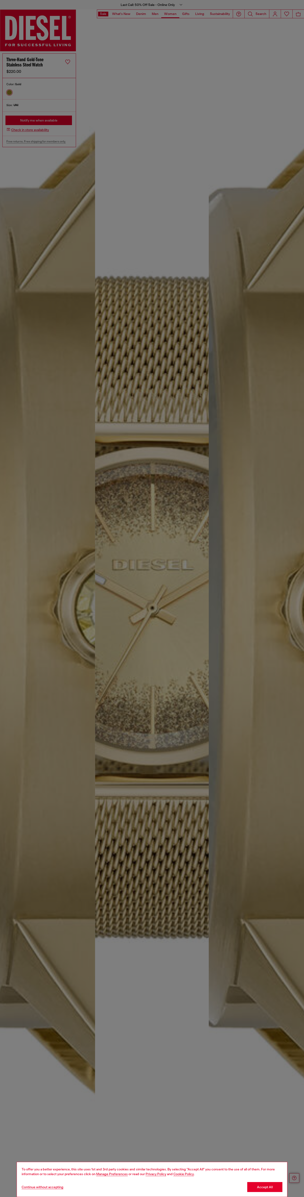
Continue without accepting (42, 1187)
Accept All (265, 1187)
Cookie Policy (183, 1174)
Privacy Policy (156, 1174)
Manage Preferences (112, 1174)
